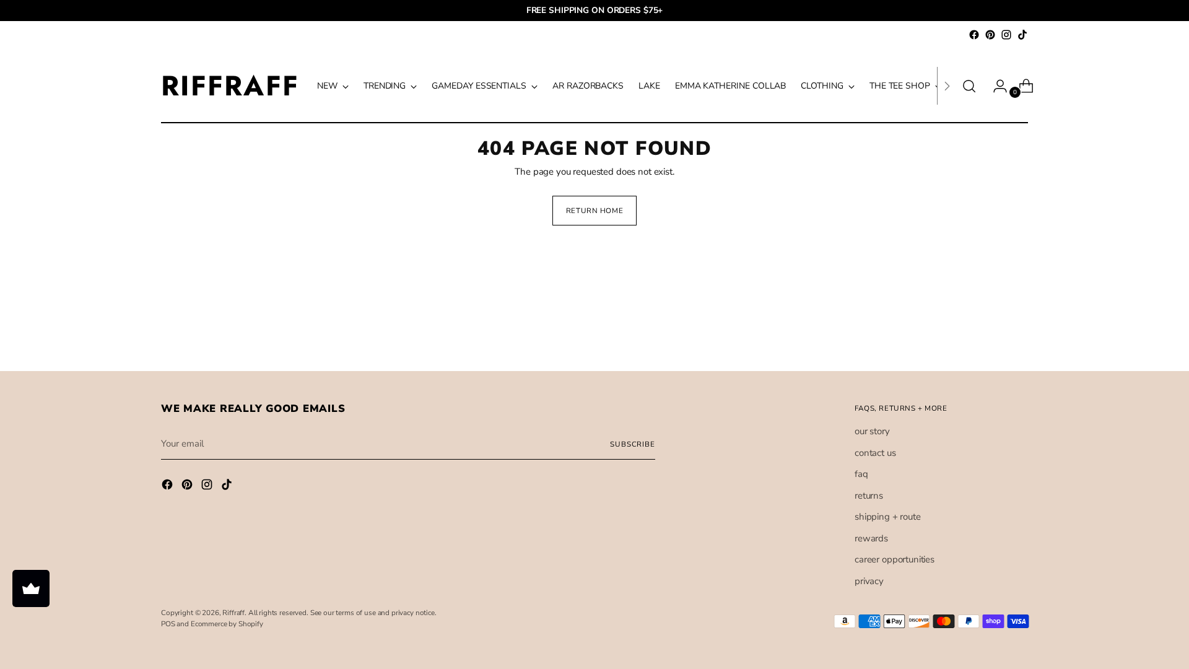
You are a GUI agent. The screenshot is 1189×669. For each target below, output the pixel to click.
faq (861, 474)
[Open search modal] (969, 86)
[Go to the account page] (995, 86)
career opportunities (894, 559)
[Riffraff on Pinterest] (990, 34)
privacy (869, 581)
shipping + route (888, 516)
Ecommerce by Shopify (227, 624)
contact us (875, 453)
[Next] (947, 85)
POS (168, 624)
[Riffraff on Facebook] (974, 34)
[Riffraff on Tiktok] (1022, 34)
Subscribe (632, 444)
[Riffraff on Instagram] (1006, 34)
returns (869, 495)
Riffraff (233, 613)
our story (872, 431)
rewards (871, 538)
